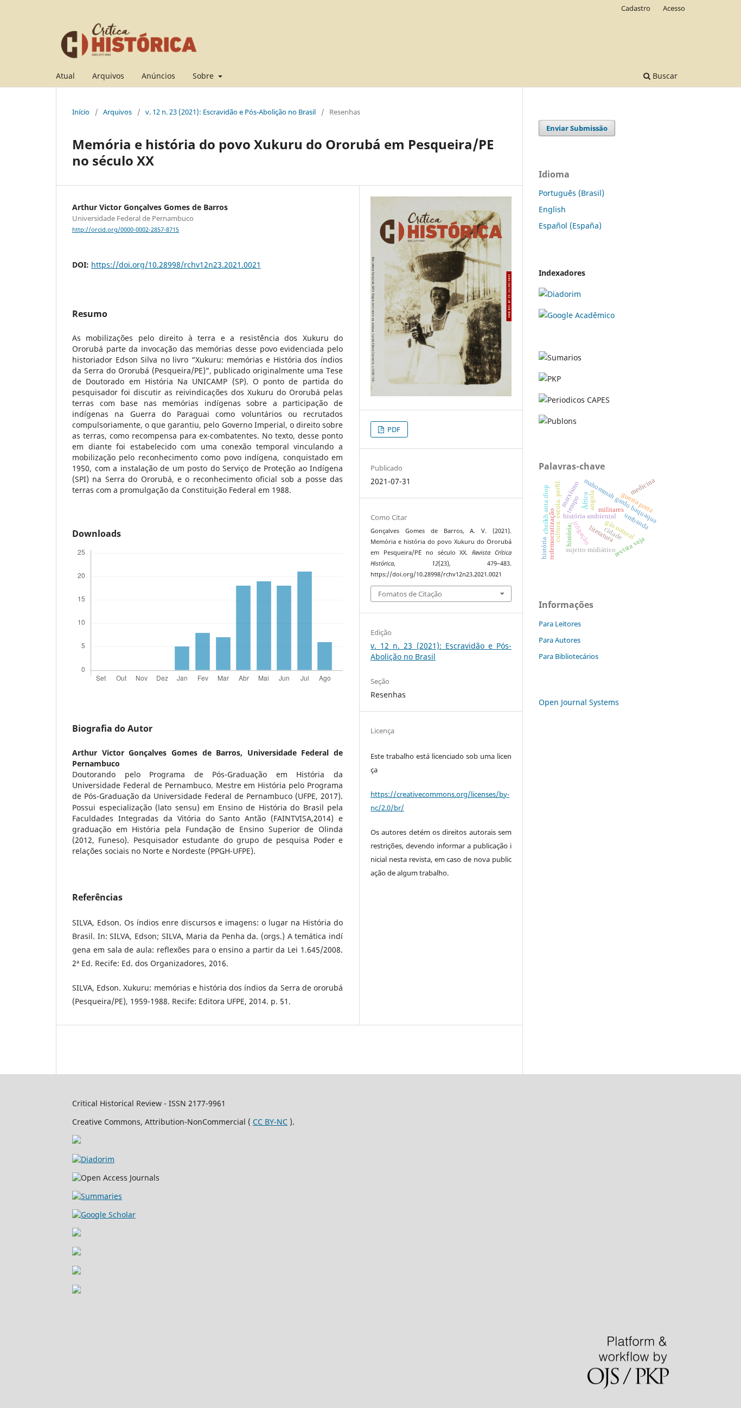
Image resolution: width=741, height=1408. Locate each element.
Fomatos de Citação (410, 594)
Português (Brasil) (571, 193)
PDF (393, 429)
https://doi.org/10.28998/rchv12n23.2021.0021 (176, 264)
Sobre (204, 76)
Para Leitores (560, 624)
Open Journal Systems (579, 702)
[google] (104, 1214)
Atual (65, 76)
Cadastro (635, 8)
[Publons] (76, 1271)
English (552, 209)
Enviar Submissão (577, 128)
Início (81, 112)
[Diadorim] (560, 294)
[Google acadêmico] (577, 315)
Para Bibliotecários (568, 656)
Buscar (664, 76)
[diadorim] (93, 1159)
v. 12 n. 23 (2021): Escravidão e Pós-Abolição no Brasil (230, 112)
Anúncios (158, 76)
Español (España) (570, 225)
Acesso (674, 8)
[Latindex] (76, 1252)
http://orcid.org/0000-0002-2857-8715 (125, 229)
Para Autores (559, 640)
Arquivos (108, 76)
